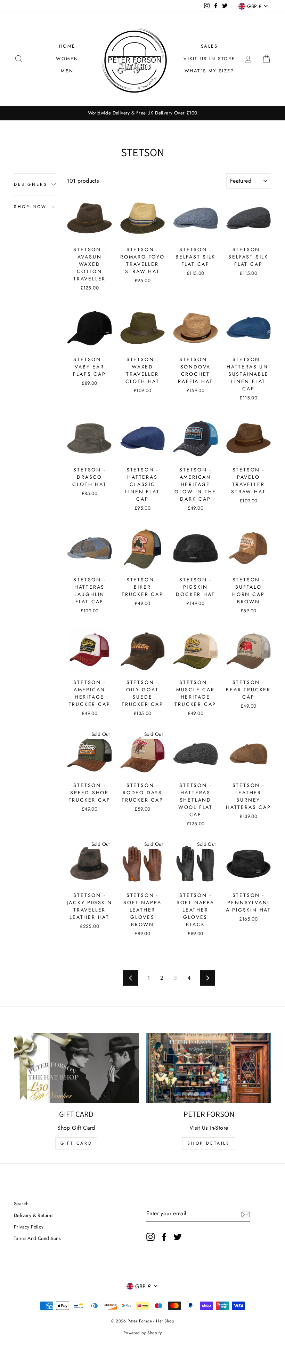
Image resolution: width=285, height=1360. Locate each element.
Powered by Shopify (142, 1333)
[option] (142, 113)
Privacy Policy (29, 1226)
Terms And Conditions (37, 1238)
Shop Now (30, 207)
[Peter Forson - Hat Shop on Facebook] (164, 1237)
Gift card (76, 1143)
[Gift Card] (76, 1068)
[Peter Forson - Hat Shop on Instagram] (150, 1237)
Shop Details (208, 1143)
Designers (30, 184)
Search (21, 1203)
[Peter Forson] (208, 1068)
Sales (209, 46)
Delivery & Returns (33, 1215)
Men (67, 70)
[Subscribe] (245, 1213)
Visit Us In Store (209, 58)
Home (67, 46)
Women (67, 58)
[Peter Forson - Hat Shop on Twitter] (177, 1237)
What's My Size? (209, 70)
